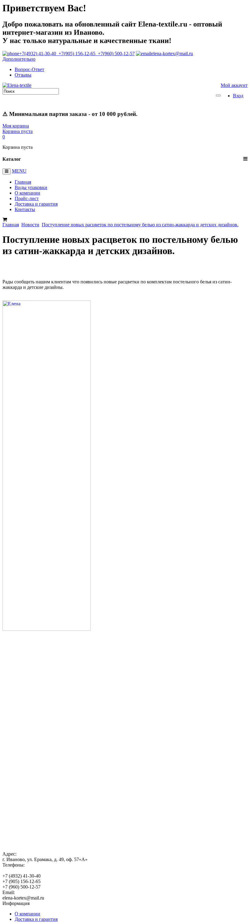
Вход (238, 95)
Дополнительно (18, 59)
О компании (27, 193)
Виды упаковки (31, 187)
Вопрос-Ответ (29, 69)
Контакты (25, 209)
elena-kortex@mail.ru (172, 53)
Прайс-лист (27, 198)
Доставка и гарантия (36, 204)
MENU (19, 171)
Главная (23, 182)
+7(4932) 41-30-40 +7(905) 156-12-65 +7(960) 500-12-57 (77, 53)
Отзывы (23, 74)
